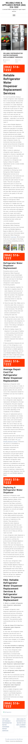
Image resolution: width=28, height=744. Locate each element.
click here (13, 237)
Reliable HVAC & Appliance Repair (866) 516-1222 (14, 5)
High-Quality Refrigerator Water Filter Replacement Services (21, 723)
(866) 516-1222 (12, 68)
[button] (14, 15)
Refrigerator (8, 712)
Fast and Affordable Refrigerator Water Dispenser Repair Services (7, 724)
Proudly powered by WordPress (14, 739)
